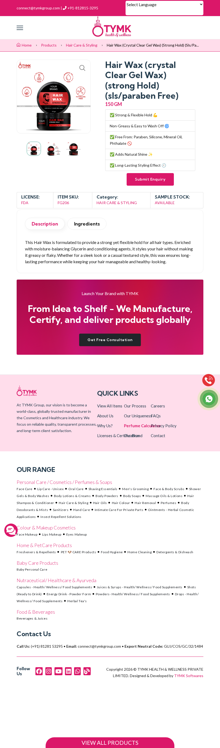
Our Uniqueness (138, 415)
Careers (158, 405)
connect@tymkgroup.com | (39, 8)
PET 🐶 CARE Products (78, 552)
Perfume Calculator (142, 425)
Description (45, 224)
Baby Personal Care (32, 569)
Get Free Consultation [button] (110, 339)
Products (49, 45)
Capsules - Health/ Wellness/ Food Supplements (54, 587)
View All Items (109, 405)
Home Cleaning (139, 552)
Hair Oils (100, 503)
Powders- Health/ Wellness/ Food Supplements (133, 594)
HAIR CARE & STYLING (117, 202)
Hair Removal (145, 503)
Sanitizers (61, 510)
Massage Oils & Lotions (164, 496)
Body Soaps (132, 496)
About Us (105, 415)
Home (27, 45)
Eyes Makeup (76, 534)
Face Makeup (27, 534)
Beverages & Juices (32, 618)
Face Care (24, 489)
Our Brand (133, 435)
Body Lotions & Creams (72, 496)
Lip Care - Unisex (50, 489)
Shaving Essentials (103, 489)
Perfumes (168, 503)
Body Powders (107, 496)
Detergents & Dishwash (174, 552)
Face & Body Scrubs (168, 489)
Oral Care (76, 489)
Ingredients (87, 224)
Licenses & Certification (118, 435)
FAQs (156, 415)
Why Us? (105, 425)
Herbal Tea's (77, 601)
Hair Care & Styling (82, 45)
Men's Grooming (135, 489)
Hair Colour (121, 503)
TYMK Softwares (188, 675)
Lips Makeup (51, 534)
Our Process (135, 405)
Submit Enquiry (150, 179)
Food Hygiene (112, 552)
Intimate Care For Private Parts (119, 510)
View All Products (110, 742)
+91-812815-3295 (82, 8)
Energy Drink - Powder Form (69, 594)
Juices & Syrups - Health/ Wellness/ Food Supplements (139, 587)
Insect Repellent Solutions (61, 517)
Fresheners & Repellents (36, 552)
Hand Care (81, 510)
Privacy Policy (164, 425)
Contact (158, 435)
